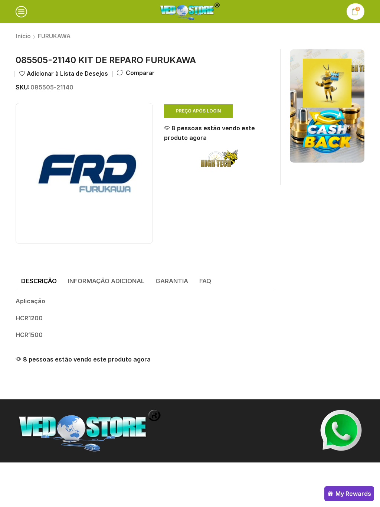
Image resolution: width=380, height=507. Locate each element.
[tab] (39, 281)
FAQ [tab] (205, 281)
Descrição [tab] (39, 281)
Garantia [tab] (171, 281)
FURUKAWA (54, 36)
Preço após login (198, 111)
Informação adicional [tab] (106, 281)
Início (23, 36)
